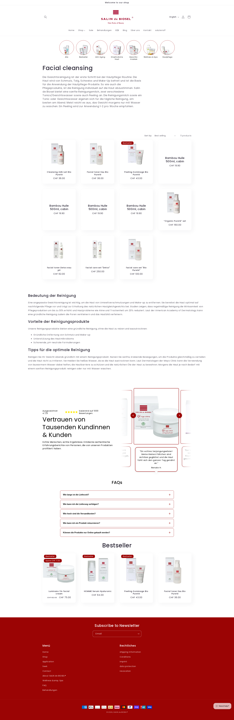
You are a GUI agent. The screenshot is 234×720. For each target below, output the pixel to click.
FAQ (45, 685)
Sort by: (148, 135)
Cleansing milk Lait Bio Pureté (59, 173)
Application (48, 661)
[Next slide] (179, 415)
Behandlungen (50, 690)
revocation (125, 671)
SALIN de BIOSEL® (120, 712)
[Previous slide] (133, 415)
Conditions (125, 656)
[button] (45, 17)
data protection (128, 666)
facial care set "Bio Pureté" (136, 268)
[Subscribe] (138, 634)
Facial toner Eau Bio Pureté (97, 173)
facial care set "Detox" (98, 267)
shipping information (130, 652)
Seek (45, 666)
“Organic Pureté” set (175, 221)
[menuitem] (71, 30)
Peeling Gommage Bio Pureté (136, 173)
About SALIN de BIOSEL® (54, 675)
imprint (123, 661)
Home (45, 652)
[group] (66, 49)
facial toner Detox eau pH (59, 268)
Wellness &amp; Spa (53, 680)
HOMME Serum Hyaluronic (98, 591)
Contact (47, 671)
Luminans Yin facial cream (59, 592)
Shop (45, 656)
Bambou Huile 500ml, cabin (175, 159)
